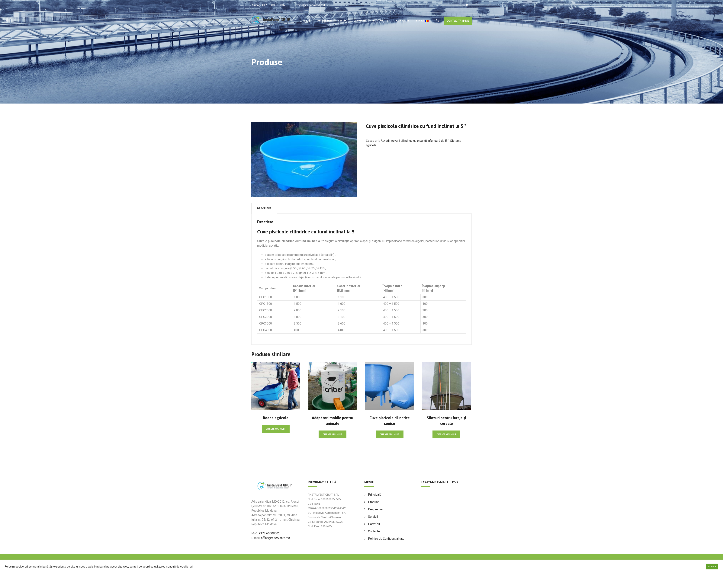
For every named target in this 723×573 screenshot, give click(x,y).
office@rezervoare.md (310, 5)
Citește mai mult (275, 428)
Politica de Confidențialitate (386, 538)
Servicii (343, 20)
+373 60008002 (269, 533)
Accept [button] (712, 566)
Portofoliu (381, 20)
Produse (361, 20)
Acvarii (385, 140)
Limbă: (420, 20)
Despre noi (324, 20)
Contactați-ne (457, 20)
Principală (374, 494)
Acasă (307, 20)
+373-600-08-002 (273, 5)
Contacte (403, 20)
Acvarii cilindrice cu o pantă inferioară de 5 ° (420, 140)
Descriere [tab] (264, 208)
